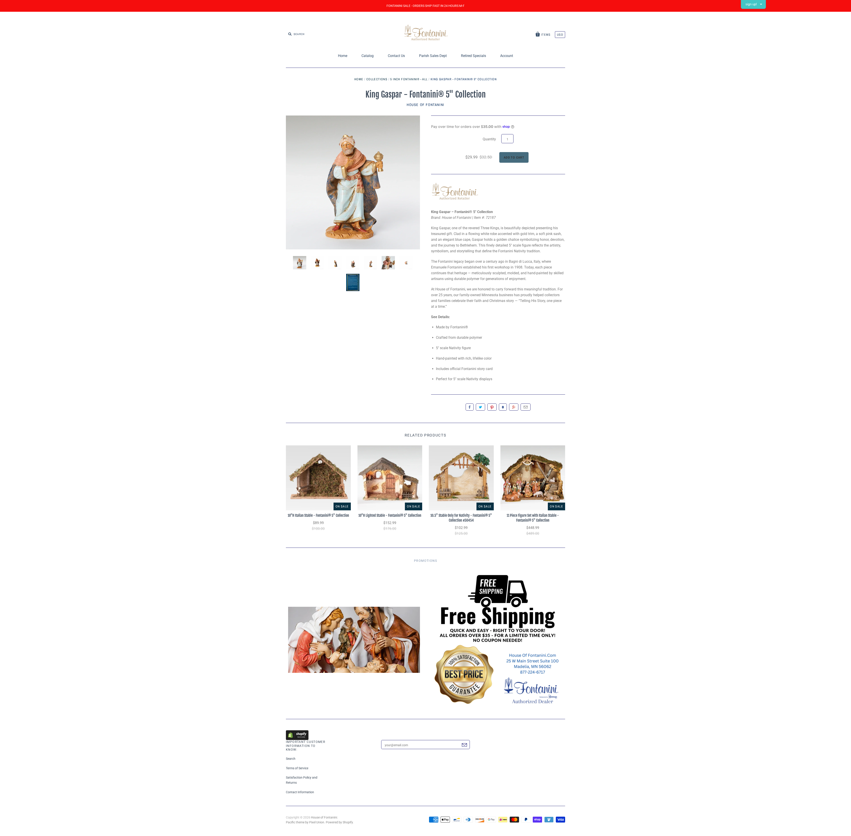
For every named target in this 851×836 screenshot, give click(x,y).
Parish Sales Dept (433, 56)
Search (290, 758)
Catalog (367, 56)
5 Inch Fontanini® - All (408, 79)
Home (342, 56)
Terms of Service (297, 768)
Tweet (480, 407)
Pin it (492, 407)
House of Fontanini (425, 104)
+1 (513, 407)
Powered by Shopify (339, 822)
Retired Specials (473, 56)
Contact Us (396, 56)
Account (506, 56)
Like (470, 407)
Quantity (489, 139)
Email (526, 407)
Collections (376, 79)
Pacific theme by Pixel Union (305, 822)
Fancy (503, 407)
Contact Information (300, 792)
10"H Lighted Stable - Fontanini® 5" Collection (389, 515)
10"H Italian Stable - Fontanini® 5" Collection (318, 515)
